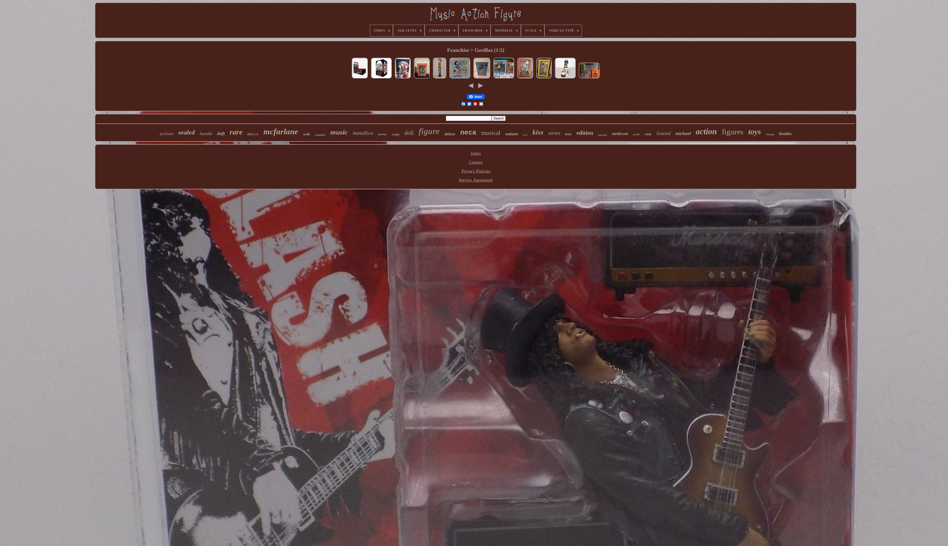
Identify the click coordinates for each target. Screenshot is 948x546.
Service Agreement (476, 179)
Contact (476, 162)
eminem (511, 134)
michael (683, 133)
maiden (602, 135)
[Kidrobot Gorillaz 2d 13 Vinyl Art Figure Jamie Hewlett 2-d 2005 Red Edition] (439, 78)
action (706, 131)
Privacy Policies (475, 171)
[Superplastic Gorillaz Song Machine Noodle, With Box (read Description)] (482, 78)
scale (306, 134)
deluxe (450, 134)
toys (754, 131)
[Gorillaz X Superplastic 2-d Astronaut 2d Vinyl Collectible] (403, 78)
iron (568, 134)
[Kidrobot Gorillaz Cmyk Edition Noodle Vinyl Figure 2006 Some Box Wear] (422, 78)
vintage (770, 134)
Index (476, 153)
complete (320, 134)
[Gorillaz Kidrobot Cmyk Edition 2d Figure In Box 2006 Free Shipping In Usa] (544, 78)
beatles (785, 133)
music (339, 132)
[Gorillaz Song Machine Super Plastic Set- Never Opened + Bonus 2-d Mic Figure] (589, 78)
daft (221, 133)
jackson (166, 133)
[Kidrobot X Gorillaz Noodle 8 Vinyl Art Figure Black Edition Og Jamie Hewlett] (460, 78)
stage (395, 134)
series (554, 133)
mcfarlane (280, 131)
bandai (206, 133)
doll (409, 133)
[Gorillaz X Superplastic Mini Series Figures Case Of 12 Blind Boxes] (360, 78)
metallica (363, 133)
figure (429, 131)
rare (236, 132)
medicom (620, 133)
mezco (252, 134)
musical (490, 132)
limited (663, 133)
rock (648, 134)
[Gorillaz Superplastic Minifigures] (381, 78)
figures (732, 131)
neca (468, 132)
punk (636, 134)
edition (584, 133)
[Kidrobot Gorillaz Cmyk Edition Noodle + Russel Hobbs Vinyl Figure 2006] (504, 78)
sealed (186, 132)
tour (525, 134)
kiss (538, 132)
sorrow (382, 134)
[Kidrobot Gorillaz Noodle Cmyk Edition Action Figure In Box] (525, 78)
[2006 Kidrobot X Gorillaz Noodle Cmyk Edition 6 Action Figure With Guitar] (565, 78)
